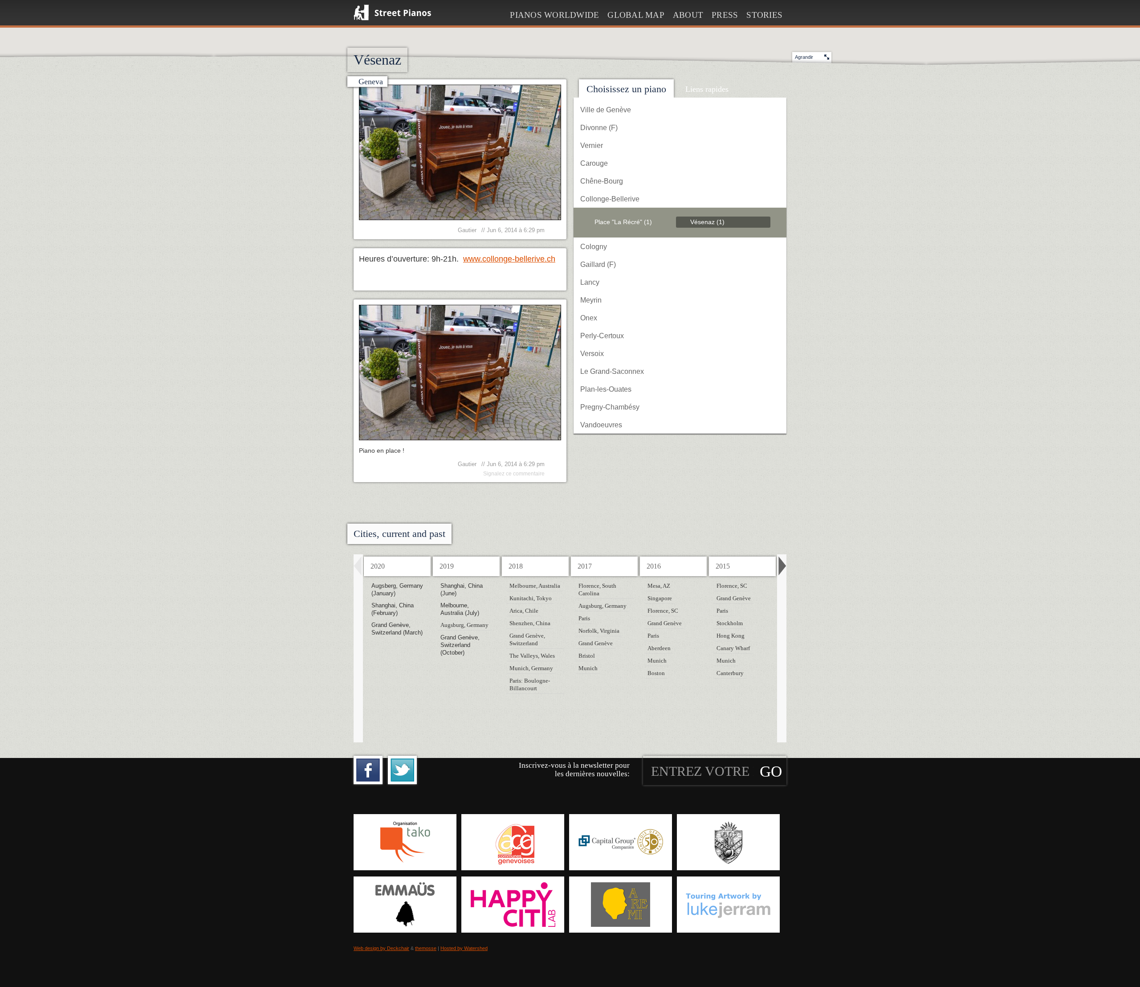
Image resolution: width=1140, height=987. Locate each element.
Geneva (370, 81)
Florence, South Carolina (597, 589)
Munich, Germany (531, 668)
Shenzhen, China (529, 623)
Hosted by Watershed (464, 948)
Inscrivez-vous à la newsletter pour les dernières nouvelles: (574, 769)
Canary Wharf (733, 648)
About (688, 15)
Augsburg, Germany (464, 625)
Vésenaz (707, 221)
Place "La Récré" (623, 221)
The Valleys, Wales (532, 655)
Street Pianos (392, 12)
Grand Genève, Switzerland (527, 639)
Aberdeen (659, 648)
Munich (588, 668)
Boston (656, 673)
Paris (584, 618)
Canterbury (730, 673)
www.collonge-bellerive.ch (509, 258)
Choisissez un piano (626, 88)
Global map (635, 15)
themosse (425, 948)
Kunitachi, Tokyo (530, 598)
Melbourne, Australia (534, 585)
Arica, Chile (523, 610)
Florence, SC (662, 610)
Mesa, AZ (658, 585)
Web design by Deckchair (381, 948)
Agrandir (804, 57)
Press (725, 15)
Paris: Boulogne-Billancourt (529, 684)
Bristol (586, 655)
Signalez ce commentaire (514, 474)
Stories (764, 15)
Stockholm (730, 623)
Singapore (659, 598)
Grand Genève (595, 643)
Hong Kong (731, 635)
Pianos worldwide (554, 15)
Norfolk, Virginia (598, 630)
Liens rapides (707, 89)
